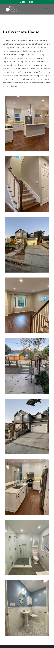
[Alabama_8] (27, 212)
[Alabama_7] (27, 636)
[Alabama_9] (27, 575)
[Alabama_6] (27, 393)
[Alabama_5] (27, 515)
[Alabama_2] (27, 454)
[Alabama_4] (27, 151)
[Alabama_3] (27, 333)
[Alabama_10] (27, 272)
